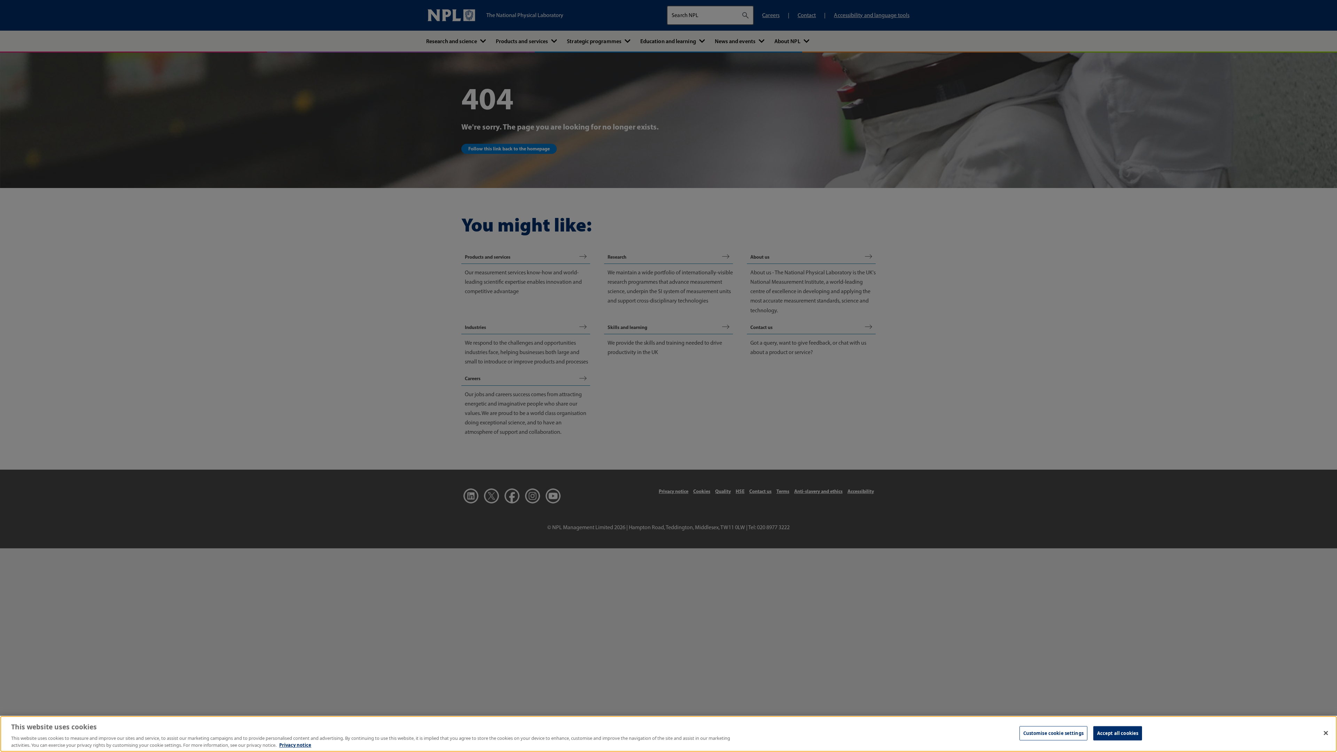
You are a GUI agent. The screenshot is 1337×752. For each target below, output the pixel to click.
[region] (668, 734)
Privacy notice (295, 745)
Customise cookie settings (1053, 733)
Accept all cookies (1117, 733)
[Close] (1326, 733)
